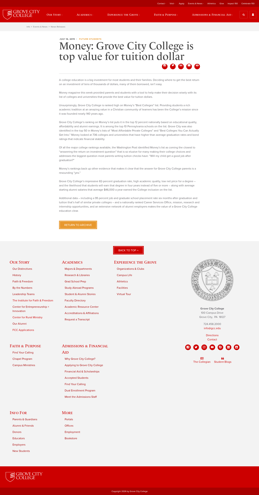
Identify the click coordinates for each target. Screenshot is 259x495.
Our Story (19, 262)
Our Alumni (20, 323)
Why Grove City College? (80, 359)
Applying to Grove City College (84, 365)
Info (28, 26)
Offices (69, 425)
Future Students (90, 39)
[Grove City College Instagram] (204, 347)
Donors (17, 432)
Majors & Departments (78, 269)
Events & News (40, 26)
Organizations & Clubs (130, 269)
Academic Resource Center (81, 307)
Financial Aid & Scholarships (82, 371)
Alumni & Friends (23, 425)
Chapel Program (22, 359)
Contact (212, 339)
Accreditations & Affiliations (82, 313)
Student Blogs (222, 362)
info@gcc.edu (212, 328)
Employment (72, 432)
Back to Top (127, 250)
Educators (19, 438)
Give (222, 3)
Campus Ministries (24, 365)
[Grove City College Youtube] (212, 347)
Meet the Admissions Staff (81, 397)
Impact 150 (233, 3)
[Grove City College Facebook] (188, 347)
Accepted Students (76, 378)
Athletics (211, 3)
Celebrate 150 (247, 3)
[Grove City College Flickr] (228, 347)
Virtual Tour (124, 294)
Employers (19, 444)
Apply (181, 3)
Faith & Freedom (23, 281)
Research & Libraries (77, 275)
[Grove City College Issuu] (220, 347)
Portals (69, 419)
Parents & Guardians (25, 419)
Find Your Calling (23, 352)
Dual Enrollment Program (80, 390)
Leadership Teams (24, 294)
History (17, 275)
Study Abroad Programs (79, 288)
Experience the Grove (135, 262)
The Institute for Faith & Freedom (33, 300)
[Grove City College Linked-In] (236, 347)
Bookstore (71, 438)
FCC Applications (23, 330)
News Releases (58, 26)
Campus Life (124, 275)
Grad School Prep (75, 281)
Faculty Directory (75, 300)
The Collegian (202, 362)
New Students (21, 451)
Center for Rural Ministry (27, 317)
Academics (72, 262)
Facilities (122, 288)
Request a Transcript (77, 319)
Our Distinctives (22, 269)
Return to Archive (78, 225)
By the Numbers (22, 288)
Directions (212, 335)
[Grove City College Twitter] (196, 347)
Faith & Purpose (25, 345)
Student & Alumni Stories (80, 294)
